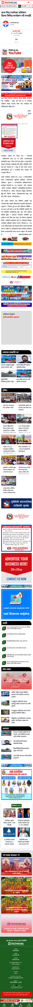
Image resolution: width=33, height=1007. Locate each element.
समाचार (12, 25)
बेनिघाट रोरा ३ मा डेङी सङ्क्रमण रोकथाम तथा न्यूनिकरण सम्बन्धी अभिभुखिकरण (16, 680)
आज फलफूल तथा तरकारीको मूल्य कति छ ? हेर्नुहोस (17, 891)
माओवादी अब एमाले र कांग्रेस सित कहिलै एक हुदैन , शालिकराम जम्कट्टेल (16, 929)
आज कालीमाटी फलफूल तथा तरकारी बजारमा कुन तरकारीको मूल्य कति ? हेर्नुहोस (16, 909)
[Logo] (9, 3)
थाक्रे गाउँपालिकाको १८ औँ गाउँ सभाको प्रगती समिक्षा (16, 872)
